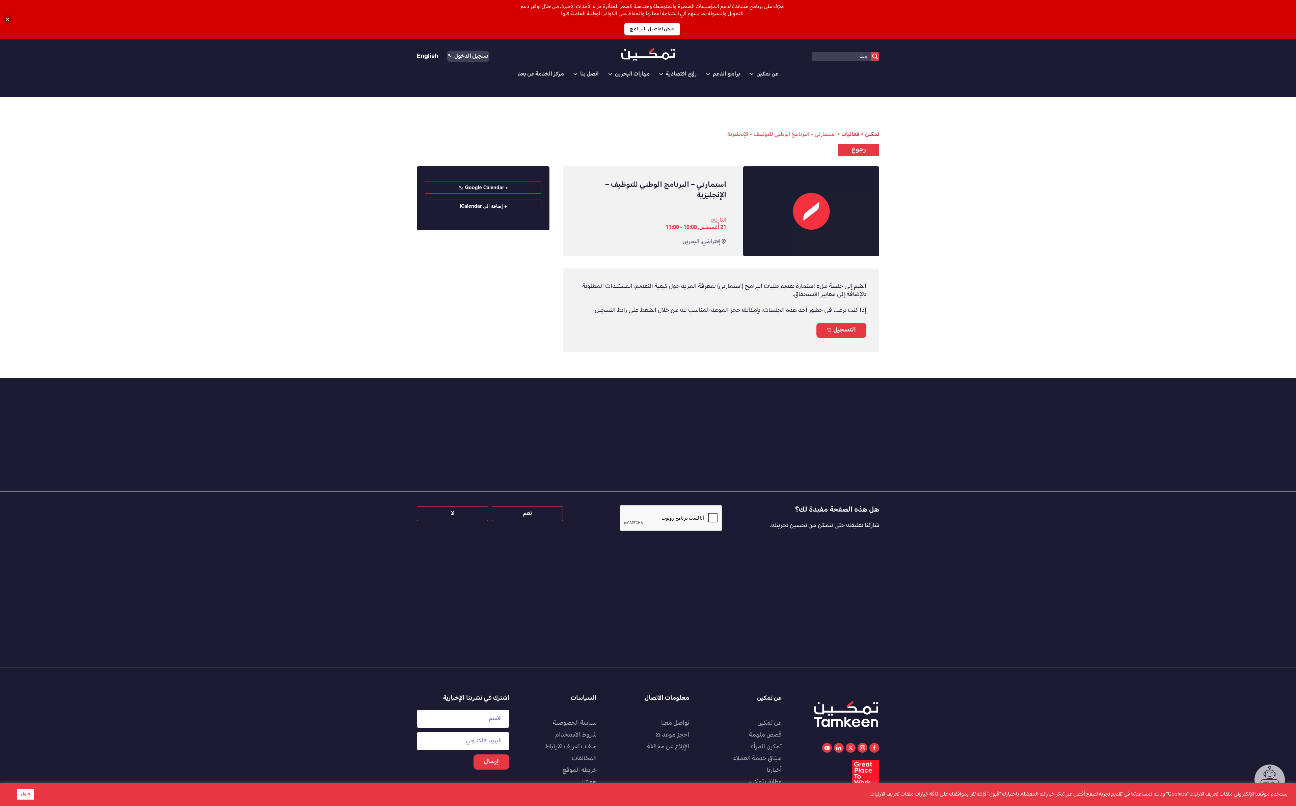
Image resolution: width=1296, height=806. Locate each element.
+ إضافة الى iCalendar (483, 205)
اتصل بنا (589, 74)
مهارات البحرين (632, 74)
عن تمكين (767, 74)
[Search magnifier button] (875, 56)
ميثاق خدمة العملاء (757, 758)
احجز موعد (675, 735)
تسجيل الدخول (471, 56)
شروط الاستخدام (576, 735)
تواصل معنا (675, 723)
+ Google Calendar (486, 187)
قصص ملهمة (765, 735)
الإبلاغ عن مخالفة (668, 747)
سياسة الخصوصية (575, 723)
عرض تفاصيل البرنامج (652, 29)
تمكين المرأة (766, 747)
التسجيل (844, 330)
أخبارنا (774, 770)
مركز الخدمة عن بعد (541, 74)
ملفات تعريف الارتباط (571, 747)
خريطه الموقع (580, 770)
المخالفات (584, 758)
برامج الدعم (726, 74)
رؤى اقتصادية (681, 74)
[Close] (7, 19)
